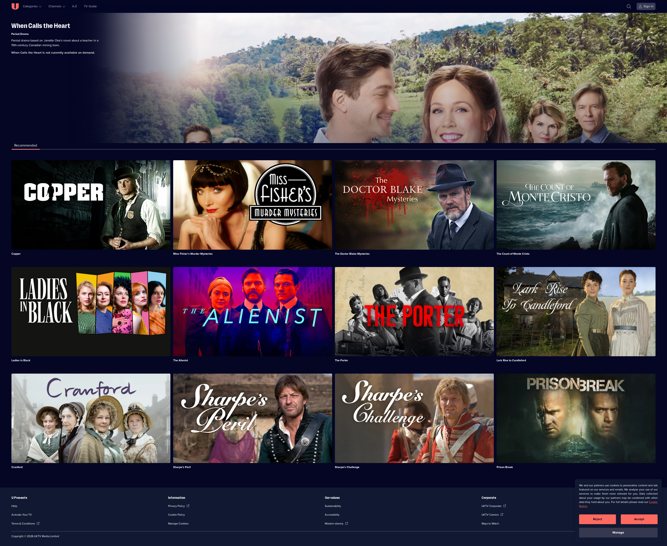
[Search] (628, 6)
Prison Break (505, 467)
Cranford (17, 467)
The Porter (341, 360)
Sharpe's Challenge (347, 467)
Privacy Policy (176, 506)
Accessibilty (332, 515)
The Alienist (180, 360)
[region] (618, 511)
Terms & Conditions (23, 524)
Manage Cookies (178, 524)
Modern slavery (334, 524)
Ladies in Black (20, 360)
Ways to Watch (490, 524)
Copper (16, 254)
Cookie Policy (176, 515)
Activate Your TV (21, 515)
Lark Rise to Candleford (511, 360)
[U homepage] (15, 6)
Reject (597, 519)
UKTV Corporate (491, 506)
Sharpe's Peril (182, 467)
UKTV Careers (490, 515)
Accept (639, 519)
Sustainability (333, 506)
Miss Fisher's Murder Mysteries (193, 254)
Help (14, 506)
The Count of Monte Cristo (513, 254)
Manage (618, 532)
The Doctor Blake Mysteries (352, 254)
